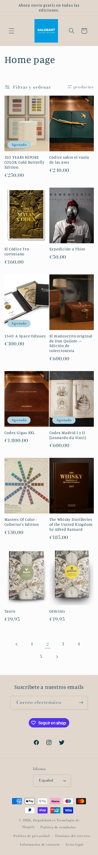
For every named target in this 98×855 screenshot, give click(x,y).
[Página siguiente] (56, 656)
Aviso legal (74, 844)
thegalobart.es (44, 820)
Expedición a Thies (67, 249)
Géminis (57, 611)
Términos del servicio (72, 835)
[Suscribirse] (81, 702)
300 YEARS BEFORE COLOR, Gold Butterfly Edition (24, 162)
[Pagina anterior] (16, 644)
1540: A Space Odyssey (25, 336)
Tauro (9, 611)
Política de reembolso (58, 827)
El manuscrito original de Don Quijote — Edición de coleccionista (71, 343)
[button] (11, 31)
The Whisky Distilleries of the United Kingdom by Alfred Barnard (71, 524)
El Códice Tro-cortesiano (17, 251)
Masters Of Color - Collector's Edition (21, 522)
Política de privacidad (31, 835)
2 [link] (47, 644)
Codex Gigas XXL (19, 432)
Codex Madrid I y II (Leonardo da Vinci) (67, 435)
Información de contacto (40, 844)
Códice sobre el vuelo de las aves (69, 160)
